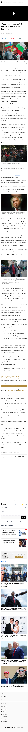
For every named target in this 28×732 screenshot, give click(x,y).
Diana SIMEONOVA (7, 34)
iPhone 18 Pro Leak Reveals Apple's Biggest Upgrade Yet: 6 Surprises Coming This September (12, 585)
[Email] (17, 38)
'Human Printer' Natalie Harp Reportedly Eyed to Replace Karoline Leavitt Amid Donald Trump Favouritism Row (13, 662)
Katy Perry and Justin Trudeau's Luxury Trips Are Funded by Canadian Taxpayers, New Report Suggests (14, 637)
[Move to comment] (20, 38)
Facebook (17, 175)
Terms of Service (11, 390)
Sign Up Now (19, 556)
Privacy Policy (20, 390)
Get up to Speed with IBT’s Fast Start (18, 553)
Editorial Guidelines (20, 457)
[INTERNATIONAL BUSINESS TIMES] (14, 2)
